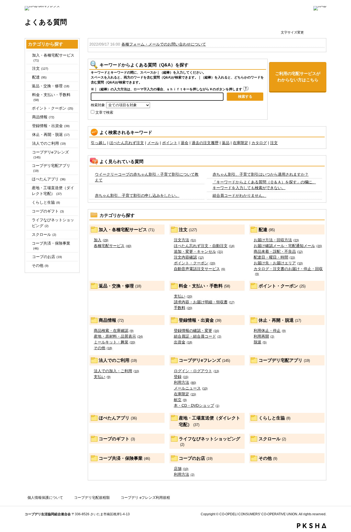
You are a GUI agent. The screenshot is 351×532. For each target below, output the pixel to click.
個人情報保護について (45, 497)
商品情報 (43, 117)
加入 (101, 240)
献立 (180, 399)
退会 (184, 143)
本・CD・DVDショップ (196, 405)
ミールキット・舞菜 (114, 342)
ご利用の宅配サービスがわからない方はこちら (297, 76)
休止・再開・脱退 (51, 134)
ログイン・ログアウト (196, 371)
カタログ (259, 143)
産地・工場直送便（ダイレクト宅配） (53, 191)
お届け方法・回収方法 (276, 240)
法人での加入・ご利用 (116, 371)
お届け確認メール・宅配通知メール (288, 245)
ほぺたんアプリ (49, 179)
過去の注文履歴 (205, 143)
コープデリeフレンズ (50, 154)
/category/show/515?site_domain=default (28, 152)
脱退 (260, 342)
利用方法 (185, 382)
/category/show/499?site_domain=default (28, 117)
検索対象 (98, 105)
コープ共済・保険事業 (51, 245)
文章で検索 (104, 112)
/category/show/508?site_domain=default (28, 135)
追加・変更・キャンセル (198, 251)
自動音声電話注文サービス (199, 269)
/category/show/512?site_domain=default (28, 143)
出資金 (183, 342)
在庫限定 (240, 143)
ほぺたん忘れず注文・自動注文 (204, 245)
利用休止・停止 (270, 330)
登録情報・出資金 (51, 126)
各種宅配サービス (112, 245)
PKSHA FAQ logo (311, 525)
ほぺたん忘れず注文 (126, 143)
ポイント (169, 143)
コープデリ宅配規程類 (92, 497)
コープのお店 (47, 256)
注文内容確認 (189, 257)
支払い (183, 296)
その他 (40, 265)
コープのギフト (48, 211)
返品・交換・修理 (50, 86)
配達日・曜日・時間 (274, 257)
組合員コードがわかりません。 (239, 195)
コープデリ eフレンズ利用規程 (145, 497)
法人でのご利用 (49, 143)
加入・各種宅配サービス (53, 57)
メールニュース (191, 388)
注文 (40, 68)
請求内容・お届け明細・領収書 (204, 302)
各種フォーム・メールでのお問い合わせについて (163, 44)
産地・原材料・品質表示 (118, 336)
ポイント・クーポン (52, 108)
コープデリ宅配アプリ (51, 167)
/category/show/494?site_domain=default (28, 95)
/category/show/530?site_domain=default (28, 257)
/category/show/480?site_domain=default (28, 68)
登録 (181, 376)
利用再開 (264, 336)
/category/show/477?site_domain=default (28, 55)
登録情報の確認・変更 (196, 330)
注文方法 (185, 240)
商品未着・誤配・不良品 (278, 251)
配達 (39, 77)
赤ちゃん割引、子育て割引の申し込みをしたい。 (137, 195)
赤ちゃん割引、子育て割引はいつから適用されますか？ (260, 174)
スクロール (44, 234)
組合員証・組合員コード (197, 336)
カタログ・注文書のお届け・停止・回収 (288, 271)
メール (153, 143)
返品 (226, 143)
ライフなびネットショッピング (53, 223)
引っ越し (98, 143)
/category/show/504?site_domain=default (28, 126)
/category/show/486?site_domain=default (28, 77)
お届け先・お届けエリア (278, 263)
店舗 (181, 468)
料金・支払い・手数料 (51, 97)
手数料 (183, 308)
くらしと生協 (46, 202)
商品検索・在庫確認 (114, 330)
